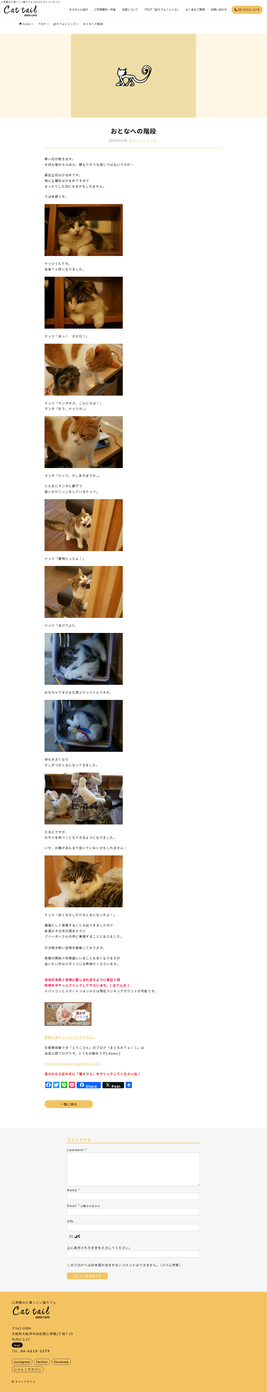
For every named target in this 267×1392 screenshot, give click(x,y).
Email (72, 1205)
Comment (75, 1149)
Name (72, 1190)
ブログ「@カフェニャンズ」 (162, 9)
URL (70, 1221)
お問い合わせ (219, 9)
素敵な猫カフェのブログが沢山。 (70, 1037)
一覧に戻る (68, 1104)
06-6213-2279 (248, 10)
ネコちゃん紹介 (78, 9)
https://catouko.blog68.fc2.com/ (73, 1063)
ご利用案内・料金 (105, 9)
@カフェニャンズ (143, 140)
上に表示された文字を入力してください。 (99, 1247)
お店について (130, 9)
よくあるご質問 (195, 9)
